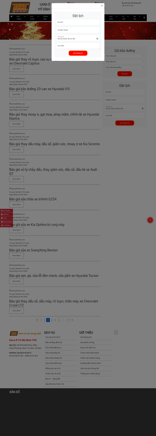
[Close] (102, 5)
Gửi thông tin (78, 53)
